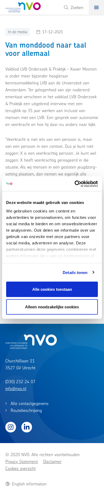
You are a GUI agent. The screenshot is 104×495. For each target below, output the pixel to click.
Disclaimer (52, 461)
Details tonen (75, 272)
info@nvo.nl (15, 388)
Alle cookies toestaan (52, 289)
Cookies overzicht (20, 468)
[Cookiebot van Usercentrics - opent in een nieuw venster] (75, 183)
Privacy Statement (21, 461)
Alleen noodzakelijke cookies (52, 306)
